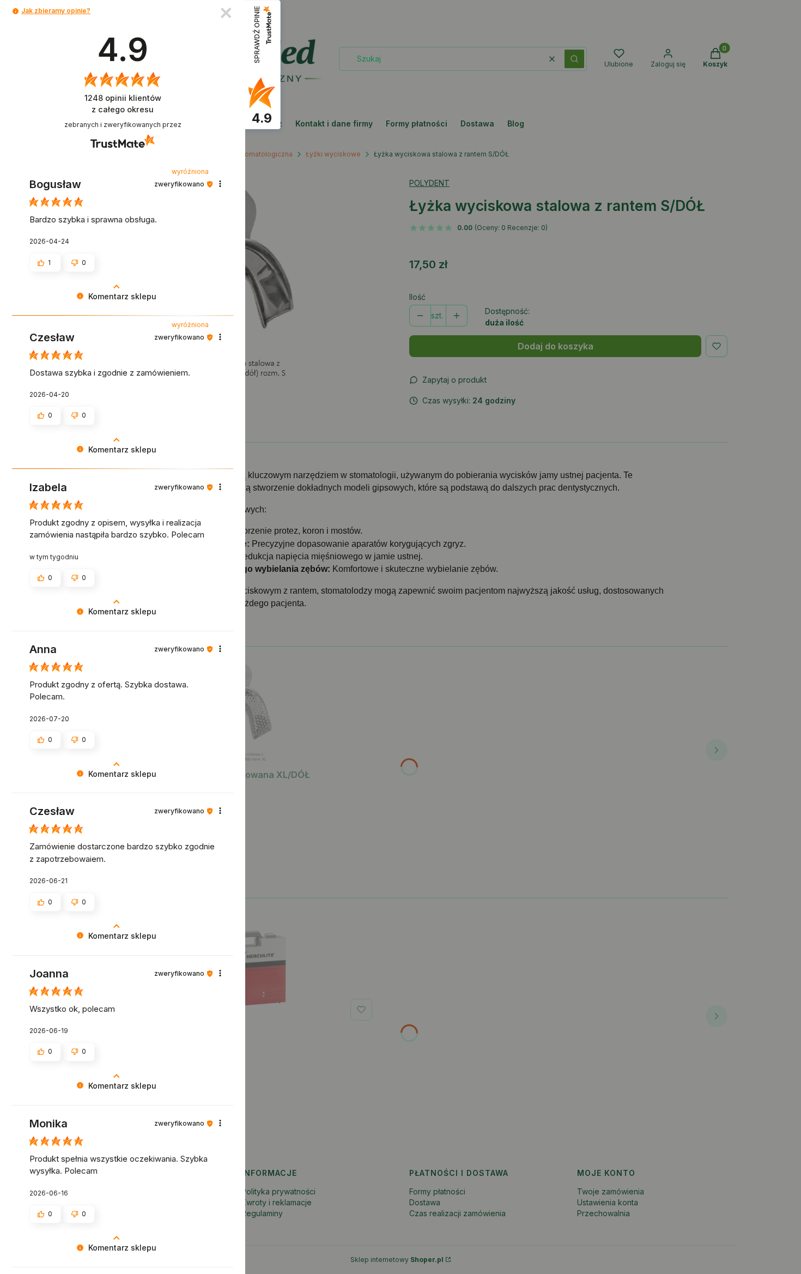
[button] (15, 11)
